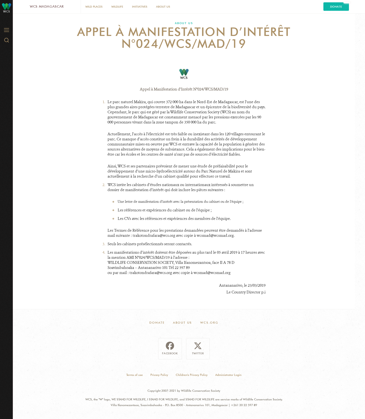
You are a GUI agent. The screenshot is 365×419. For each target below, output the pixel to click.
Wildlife (117, 6)
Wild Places (93, 6)
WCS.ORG (209, 322)
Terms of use (134, 375)
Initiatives (139, 6)
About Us (163, 6)
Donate (336, 6)
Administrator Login (228, 375)
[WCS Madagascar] (6, 6)
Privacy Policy (159, 375)
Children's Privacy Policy (192, 375)
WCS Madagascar (47, 6)
